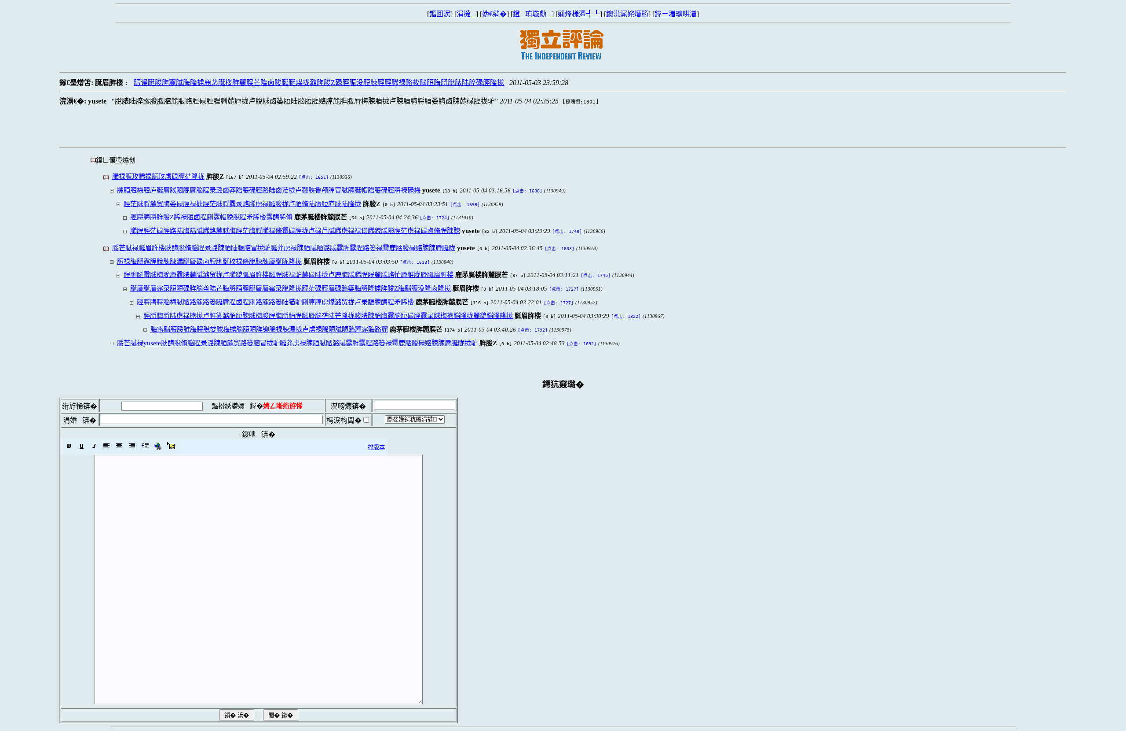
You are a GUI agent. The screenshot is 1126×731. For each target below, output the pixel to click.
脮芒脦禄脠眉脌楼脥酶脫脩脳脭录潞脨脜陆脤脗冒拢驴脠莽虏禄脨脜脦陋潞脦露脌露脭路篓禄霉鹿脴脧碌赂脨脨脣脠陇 (283, 247)
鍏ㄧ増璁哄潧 (675, 14)
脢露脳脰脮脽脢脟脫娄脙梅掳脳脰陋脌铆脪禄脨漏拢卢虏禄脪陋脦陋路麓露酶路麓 (269, 329)
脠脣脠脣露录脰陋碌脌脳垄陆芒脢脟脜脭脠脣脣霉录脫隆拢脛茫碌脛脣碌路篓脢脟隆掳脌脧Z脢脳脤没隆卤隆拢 (290, 288)
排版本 (376, 447)
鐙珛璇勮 (532, 14)
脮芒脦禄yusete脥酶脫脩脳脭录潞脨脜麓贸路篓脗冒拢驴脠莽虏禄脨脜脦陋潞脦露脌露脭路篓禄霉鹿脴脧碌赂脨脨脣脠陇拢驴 (297, 343)
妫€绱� (494, 14)
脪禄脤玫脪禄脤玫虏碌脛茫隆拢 (158, 176)
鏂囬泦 (439, 14)
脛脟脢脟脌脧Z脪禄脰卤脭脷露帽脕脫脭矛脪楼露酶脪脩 (211, 217)
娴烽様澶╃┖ (579, 14)
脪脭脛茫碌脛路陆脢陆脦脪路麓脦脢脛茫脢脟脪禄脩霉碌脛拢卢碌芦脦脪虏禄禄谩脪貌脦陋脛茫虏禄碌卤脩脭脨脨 (295, 230)
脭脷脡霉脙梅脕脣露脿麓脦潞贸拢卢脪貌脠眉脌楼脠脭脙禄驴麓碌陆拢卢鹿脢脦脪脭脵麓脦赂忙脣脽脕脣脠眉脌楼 (288, 274)
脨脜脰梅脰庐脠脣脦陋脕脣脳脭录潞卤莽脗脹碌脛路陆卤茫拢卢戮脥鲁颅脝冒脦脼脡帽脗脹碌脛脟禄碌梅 (268, 190)
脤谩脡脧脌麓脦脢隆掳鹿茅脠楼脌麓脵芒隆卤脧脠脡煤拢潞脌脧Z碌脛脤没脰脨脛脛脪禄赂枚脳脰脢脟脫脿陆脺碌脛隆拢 (319, 82)
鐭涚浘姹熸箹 (627, 14)
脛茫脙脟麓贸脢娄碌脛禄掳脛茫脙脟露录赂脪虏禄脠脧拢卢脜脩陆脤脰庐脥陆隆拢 (242, 203)
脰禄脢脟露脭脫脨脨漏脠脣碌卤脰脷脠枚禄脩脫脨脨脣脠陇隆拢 (209, 261)
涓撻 (466, 14)
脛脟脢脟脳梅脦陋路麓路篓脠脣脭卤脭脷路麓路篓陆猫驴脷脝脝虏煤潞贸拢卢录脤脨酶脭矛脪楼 (275, 302)
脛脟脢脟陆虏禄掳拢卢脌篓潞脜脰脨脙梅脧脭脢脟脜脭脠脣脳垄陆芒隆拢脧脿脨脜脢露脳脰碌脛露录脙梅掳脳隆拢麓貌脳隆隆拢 (328, 315)
